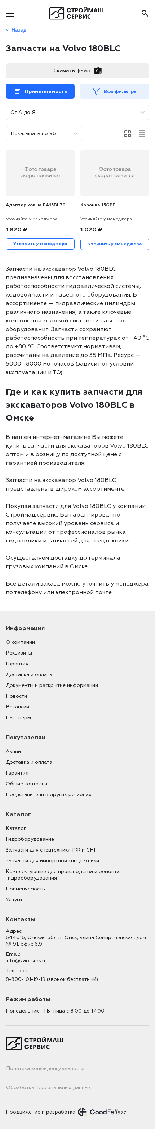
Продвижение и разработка (40, 1112)
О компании (20, 642)
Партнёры (18, 718)
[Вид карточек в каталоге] (127, 134)
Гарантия (17, 664)
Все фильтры (120, 91)
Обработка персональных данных (48, 1087)
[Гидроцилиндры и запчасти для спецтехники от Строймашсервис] (77, 13)
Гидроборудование (30, 839)
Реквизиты (19, 653)
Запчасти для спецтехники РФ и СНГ (51, 850)
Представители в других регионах (49, 794)
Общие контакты (26, 784)
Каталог (16, 828)
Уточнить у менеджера (40, 244)
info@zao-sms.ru (26, 961)
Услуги (14, 899)
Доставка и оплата (29, 674)
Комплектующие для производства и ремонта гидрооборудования (63, 874)
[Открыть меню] (10, 13)
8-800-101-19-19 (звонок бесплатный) (52, 979)
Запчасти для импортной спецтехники (52, 861)
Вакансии (17, 707)
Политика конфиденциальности (45, 1068)
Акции (13, 751)
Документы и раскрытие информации (52, 685)
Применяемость (46, 91)
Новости (16, 696)
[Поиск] (145, 13)
